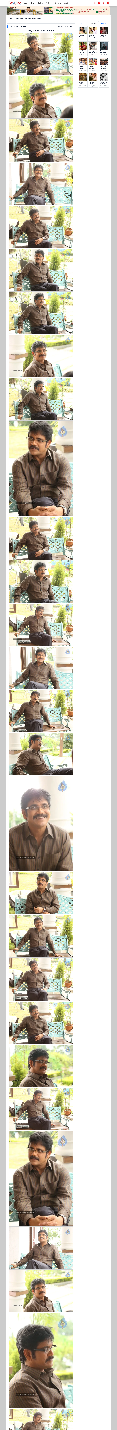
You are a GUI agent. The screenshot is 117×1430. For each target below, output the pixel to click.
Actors (18, 19)
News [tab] (82, 23)
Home (11, 19)
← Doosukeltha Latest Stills (18, 27)
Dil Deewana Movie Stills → (64, 27)
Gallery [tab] (93, 23)
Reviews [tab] (104, 23)
